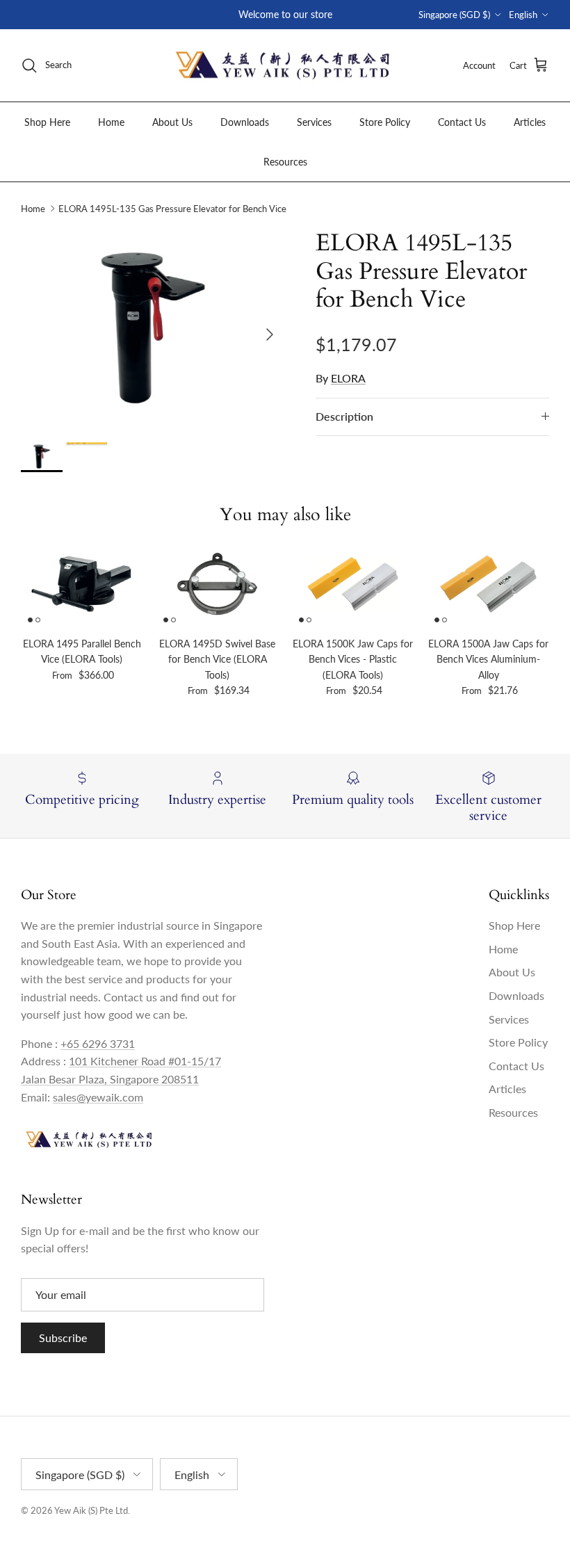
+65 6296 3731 (97, 1043)
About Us (172, 122)
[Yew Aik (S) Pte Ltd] (285, 65)
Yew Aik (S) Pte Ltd (91, 1510)
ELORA (348, 378)
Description (344, 416)
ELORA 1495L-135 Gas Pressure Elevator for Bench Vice (172, 208)
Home (111, 122)
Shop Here (47, 122)
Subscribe (63, 1337)
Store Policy (384, 122)
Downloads (244, 122)
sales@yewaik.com (98, 1097)
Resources (285, 162)
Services (314, 122)
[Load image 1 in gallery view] (153, 328)
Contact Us (462, 122)
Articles (530, 122)
